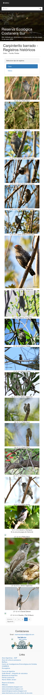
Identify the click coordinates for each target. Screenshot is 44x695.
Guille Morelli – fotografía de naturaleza (15, 673)
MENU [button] (7, 3)
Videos (10, 71)
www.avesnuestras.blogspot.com (12, 689)
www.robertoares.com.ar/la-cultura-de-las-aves (17, 693)
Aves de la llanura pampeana (11, 660)
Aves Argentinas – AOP (9, 658)
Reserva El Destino (8, 683)
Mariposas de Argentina (9, 675)
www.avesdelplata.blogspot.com (12, 687)
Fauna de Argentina (8, 671)
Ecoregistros (6, 668)
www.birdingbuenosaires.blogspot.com (14, 691)
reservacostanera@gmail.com (24, 634)
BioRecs (4, 662)
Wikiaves (5, 685)
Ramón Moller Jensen (9, 679)
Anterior (9, 619)
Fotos (9, 66)
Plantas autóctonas (8, 677)
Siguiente (10, 621)
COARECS (5, 666)
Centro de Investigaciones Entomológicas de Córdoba (19, 664)
